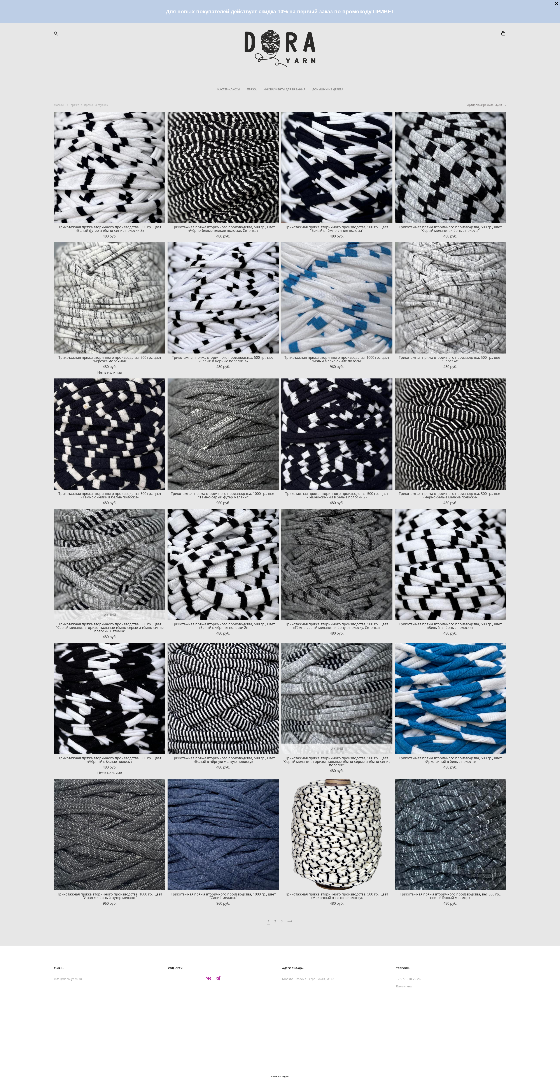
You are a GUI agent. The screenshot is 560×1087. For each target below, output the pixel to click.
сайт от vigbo (280, 1077)
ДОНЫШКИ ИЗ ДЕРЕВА (327, 89)
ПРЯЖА (252, 89)
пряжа (74, 105)
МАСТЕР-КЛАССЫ (228, 89)
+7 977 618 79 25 (408, 979)
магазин (59, 105)
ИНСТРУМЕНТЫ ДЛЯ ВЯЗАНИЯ (284, 89)
